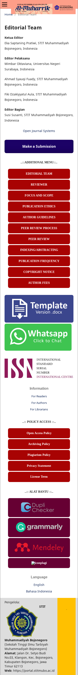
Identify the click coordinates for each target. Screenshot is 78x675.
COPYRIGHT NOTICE (39, 272)
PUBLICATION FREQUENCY (39, 261)
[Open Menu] (4, 4)
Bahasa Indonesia (39, 591)
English (39, 585)
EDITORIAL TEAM (39, 173)
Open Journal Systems (39, 131)
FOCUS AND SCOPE (39, 195)
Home (9, 14)
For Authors (39, 403)
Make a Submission (39, 146)
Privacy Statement (39, 465)
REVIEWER (39, 184)
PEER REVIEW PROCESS (39, 228)
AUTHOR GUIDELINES (39, 217)
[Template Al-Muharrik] (39, 321)
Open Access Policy (39, 433)
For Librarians (39, 409)
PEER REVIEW (39, 239)
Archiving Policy (39, 444)
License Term (39, 476)
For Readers (39, 396)
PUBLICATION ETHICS (39, 206)
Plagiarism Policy (39, 455)
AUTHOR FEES (39, 282)
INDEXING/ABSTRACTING (39, 250)
